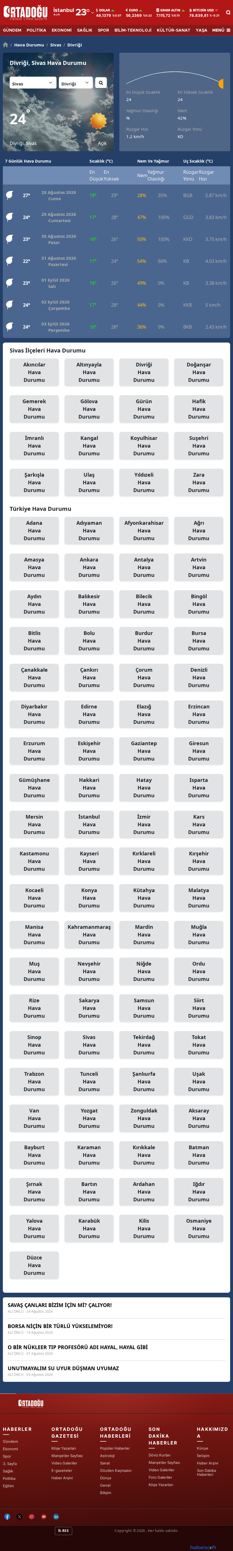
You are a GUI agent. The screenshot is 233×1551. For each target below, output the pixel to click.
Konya (89, 898)
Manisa (34, 934)
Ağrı (198, 530)
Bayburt (34, 1155)
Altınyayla (89, 372)
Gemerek (34, 409)
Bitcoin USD (203, 10)
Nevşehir (89, 971)
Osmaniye (199, 1228)
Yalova (34, 1228)
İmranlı (34, 446)
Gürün (144, 409)
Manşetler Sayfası (67, 1456)
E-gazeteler (61, 1470)
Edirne (89, 714)
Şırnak (34, 1192)
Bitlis (34, 641)
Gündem (10, 1441)
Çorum (144, 677)
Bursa (198, 641)
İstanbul (89, 824)
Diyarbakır (34, 714)
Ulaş (89, 482)
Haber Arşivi (62, 1478)
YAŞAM (203, 30)
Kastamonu (34, 861)
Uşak (198, 1081)
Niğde (144, 971)
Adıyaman (89, 530)
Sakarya (89, 1008)
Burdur (144, 641)
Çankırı (89, 677)
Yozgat (89, 1118)
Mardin (144, 934)
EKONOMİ (62, 30)
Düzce (34, 1265)
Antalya (144, 567)
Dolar (104, 10)
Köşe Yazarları (63, 1448)
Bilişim (105, 1493)
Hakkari (89, 787)
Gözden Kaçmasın (116, 1470)
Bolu (89, 641)
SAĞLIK (84, 30)
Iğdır (198, 1192)
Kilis (144, 1228)
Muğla (198, 934)
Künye (202, 1448)
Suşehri (198, 446)
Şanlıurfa (143, 1081)
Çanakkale (34, 677)
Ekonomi (10, 1449)
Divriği (72, 45)
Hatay (144, 787)
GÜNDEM (12, 30)
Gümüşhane (34, 787)
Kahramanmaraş (89, 934)
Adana (34, 530)
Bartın (89, 1192)
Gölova (89, 409)
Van (34, 1118)
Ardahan (144, 1192)
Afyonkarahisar (144, 530)
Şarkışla (34, 482)
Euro (133, 10)
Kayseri (89, 861)
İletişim (203, 1456)
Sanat (105, 1463)
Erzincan (199, 714)
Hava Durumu (27, 45)
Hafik (198, 409)
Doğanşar (199, 372)
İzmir (144, 824)
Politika (9, 1478)
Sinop (34, 1045)
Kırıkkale (144, 1155)
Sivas (53, 45)
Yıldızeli (144, 482)
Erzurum (34, 751)
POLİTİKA (36, 30)
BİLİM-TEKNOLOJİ (133, 30)
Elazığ (144, 714)
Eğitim (8, 1486)
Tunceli (89, 1081)
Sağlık (8, 1471)
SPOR (103, 30)
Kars (198, 824)
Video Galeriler (64, 1463)
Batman (198, 1155)
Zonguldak (144, 1118)
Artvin (198, 567)
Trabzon (34, 1081)
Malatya (198, 898)
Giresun (198, 751)
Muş (34, 971)
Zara (198, 482)
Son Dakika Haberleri (206, 1472)
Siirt (198, 1008)
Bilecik (144, 604)
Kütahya (144, 898)
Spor (7, 1456)
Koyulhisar (143, 446)
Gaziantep (144, 751)
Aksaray (198, 1118)
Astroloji (107, 1456)
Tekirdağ (144, 1045)
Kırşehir (198, 861)
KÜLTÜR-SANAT (173, 30)
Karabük (89, 1228)
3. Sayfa (10, 1464)
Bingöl (198, 604)
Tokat (198, 1045)
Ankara (89, 567)
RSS (65, 1530)
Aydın (34, 604)
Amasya (34, 567)
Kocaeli (34, 898)
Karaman (89, 1155)
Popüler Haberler (115, 1448)
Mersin (34, 824)
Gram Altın (170, 10)
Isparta (198, 787)
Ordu (198, 971)
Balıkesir (89, 604)
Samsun (144, 1008)
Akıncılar (34, 372)
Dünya (105, 1478)
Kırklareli (143, 861)
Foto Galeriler (160, 1477)
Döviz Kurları (159, 1455)
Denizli (198, 677)
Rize (34, 1008)
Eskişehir (89, 751)
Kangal (89, 446)
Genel (105, 1485)
